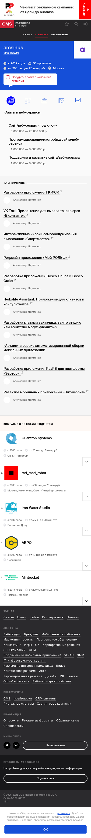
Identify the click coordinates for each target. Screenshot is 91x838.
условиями (63, 813)
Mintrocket (30, 577)
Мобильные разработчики (61, 634)
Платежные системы (19, 703)
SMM (80, 655)
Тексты (72, 676)
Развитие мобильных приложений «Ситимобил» (44, 392)
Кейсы (34, 617)
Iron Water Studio (36, 508)
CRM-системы (45, 698)
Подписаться (46, 778)
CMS (7, 698)
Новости (73, 617)
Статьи (9, 617)
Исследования (52, 617)
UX (37, 645)
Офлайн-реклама (16, 681)
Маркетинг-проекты (18, 639)
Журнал (27, 34)
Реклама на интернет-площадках (28, 665)
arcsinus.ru (11, 52)
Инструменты (59, 34)
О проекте (11, 720)
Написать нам (55, 745)
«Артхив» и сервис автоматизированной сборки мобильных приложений (44, 348)
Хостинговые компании (54, 703)
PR (62, 676)
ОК (45, 829)
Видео (61, 665)
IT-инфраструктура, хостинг (25, 660)
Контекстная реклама (20, 671)
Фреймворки (23, 698)
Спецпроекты (14, 726)
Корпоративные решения (61, 645)
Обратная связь (68, 720)
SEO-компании (15, 650)
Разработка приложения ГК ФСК (31, 192)
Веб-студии (12, 634)
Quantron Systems (37, 438)
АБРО (27, 543)
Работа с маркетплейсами (51, 681)
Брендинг (31, 634)
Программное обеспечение (57, 639)
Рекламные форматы (37, 720)
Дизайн (51, 676)
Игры (28, 645)
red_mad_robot (34, 473)
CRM (32, 650)
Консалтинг (12, 645)
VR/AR (69, 655)
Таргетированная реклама (23, 676)
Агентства (41, 34)
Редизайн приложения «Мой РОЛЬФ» (35, 258)
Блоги (21, 617)
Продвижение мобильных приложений (32, 655)
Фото (42, 671)
